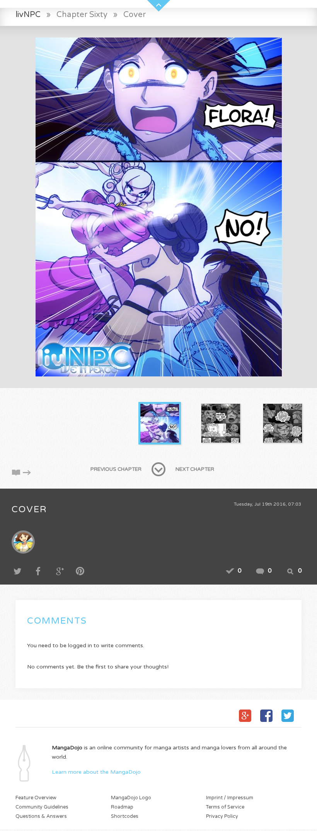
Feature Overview (35, 798)
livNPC (28, 14)
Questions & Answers (41, 816)
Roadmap (122, 807)
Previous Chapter (115, 469)
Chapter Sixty (81, 14)
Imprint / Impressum (229, 798)
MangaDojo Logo (131, 798)
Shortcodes (124, 816)
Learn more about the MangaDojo (96, 772)
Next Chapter (195, 469)
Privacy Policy (222, 816)
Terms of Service (225, 807)
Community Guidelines (41, 807)
